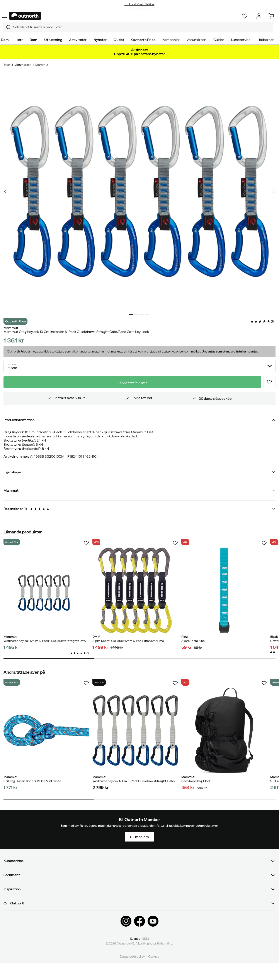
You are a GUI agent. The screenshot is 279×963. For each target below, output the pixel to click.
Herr (19, 40)
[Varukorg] (271, 16)
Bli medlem (139, 836)
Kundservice (240, 40)
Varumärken (196, 40)
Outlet (119, 40)
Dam (5, 40)
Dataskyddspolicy (132, 956)
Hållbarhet (265, 40)
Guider (218, 40)
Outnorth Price (143, 40)
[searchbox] (142, 27)
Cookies (153, 956)
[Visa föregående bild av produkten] (5, 191)
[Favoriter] (245, 16)
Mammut (41, 64)
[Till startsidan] (25, 16)
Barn (33, 40)
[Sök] (7, 27)
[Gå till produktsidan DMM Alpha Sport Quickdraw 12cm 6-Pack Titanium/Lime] (135, 590)
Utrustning (53, 40)
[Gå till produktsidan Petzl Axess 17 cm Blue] (224, 590)
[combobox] (138, 27)
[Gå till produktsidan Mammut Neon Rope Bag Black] (224, 730)
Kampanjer (171, 40)
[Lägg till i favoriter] (269, 382)
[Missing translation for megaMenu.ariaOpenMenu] (4, 16)
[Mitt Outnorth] (258, 16)
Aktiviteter (78, 40)
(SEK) (139, 938)
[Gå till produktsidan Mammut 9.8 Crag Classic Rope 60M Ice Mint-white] (46, 730)
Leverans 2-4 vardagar (139, 8)
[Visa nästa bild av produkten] (274, 191)
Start (6, 64)
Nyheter (100, 40)
